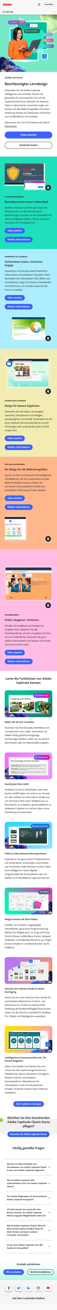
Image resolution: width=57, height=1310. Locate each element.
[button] (39, 4)
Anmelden (49, 4)
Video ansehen (28, 134)
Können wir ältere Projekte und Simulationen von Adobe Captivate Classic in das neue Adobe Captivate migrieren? (26, 1167)
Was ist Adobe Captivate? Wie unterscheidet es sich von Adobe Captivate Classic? (27, 1183)
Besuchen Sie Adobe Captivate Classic (28, 1134)
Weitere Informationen (18, 239)
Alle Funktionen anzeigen (28, 1103)
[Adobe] (7, 4)
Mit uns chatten (13, 1272)
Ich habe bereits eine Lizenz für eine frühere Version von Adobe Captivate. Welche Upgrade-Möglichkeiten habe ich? (26, 1212)
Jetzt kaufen (11, 126)
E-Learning (8, 11)
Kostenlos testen (28, 145)
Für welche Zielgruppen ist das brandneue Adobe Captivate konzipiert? (27, 1198)
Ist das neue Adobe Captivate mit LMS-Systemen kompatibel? (25, 1246)
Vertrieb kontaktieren (40, 1272)
